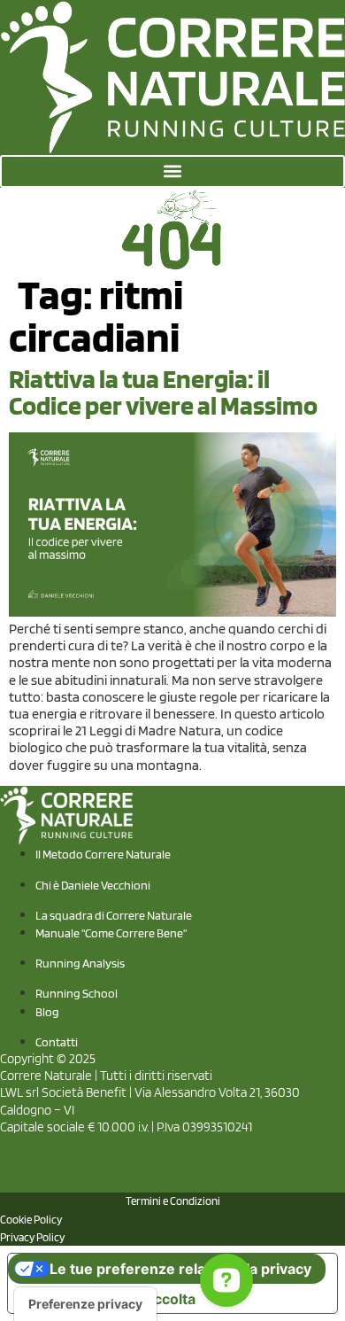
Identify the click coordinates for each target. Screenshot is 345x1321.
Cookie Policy (31, 1219)
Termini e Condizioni (173, 1201)
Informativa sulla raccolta (109, 1299)
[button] (172, 171)
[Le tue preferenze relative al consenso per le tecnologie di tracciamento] (85, 1304)
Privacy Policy (32, 1237)
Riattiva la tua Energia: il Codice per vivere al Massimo (163, 391)
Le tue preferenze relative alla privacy (180, 1269)
